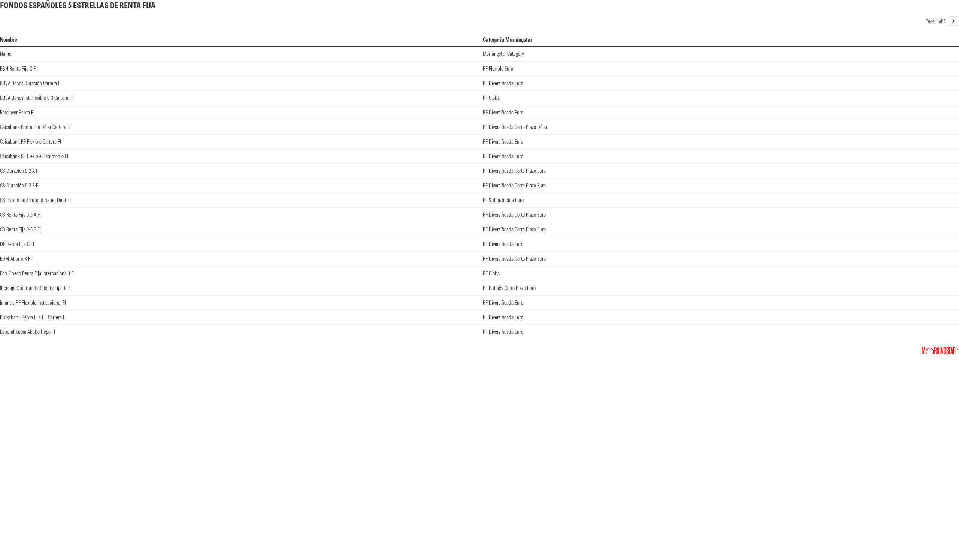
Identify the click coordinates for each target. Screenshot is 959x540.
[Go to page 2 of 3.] (953, 21)
